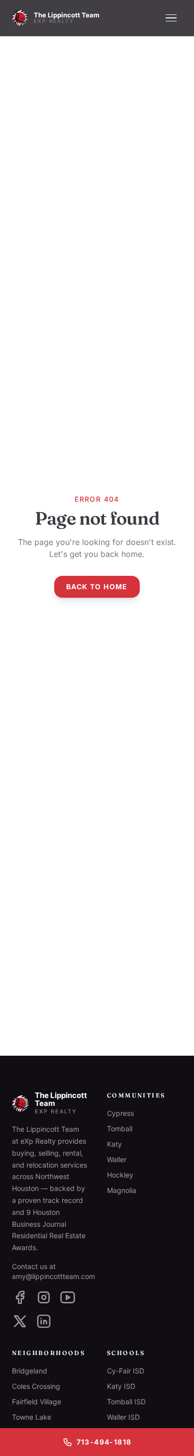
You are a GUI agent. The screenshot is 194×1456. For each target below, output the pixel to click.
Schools (126, 1353)
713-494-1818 (104, 1442)
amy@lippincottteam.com (53, 1276)
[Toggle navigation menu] (171, 18)
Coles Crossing (36, 1386)
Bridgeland (29, 1370)
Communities (136, 1095)
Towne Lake (31, 1417)
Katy (114, 1144)
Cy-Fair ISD (125, 1370)
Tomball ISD (126, 1401)
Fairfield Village (36, 1401)
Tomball (119, 1128)
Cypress (120, 1113)
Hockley (120, 1175)
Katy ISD (121, 1386)
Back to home (97, 586)
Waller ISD (123, 1417)
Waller (116, 1159)
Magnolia (121, 1190)
